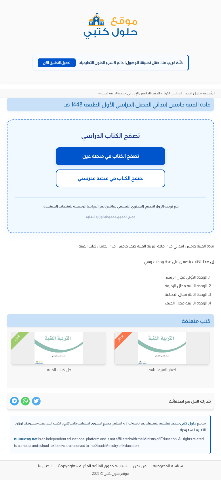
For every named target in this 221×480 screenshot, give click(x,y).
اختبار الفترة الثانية (162, 369)
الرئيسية (209, 93)
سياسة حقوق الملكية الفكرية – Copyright (92, 466)
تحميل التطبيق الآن (57, 63)
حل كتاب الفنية (59, 369)
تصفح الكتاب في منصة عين (110, 156)
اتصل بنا (45, 466)
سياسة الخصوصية (168, 466)
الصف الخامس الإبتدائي (143, 93)
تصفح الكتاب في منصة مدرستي (111, 178)
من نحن (139, 466)
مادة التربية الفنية (112, 93)
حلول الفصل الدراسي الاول (182, 93)
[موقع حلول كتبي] (110, 26)
